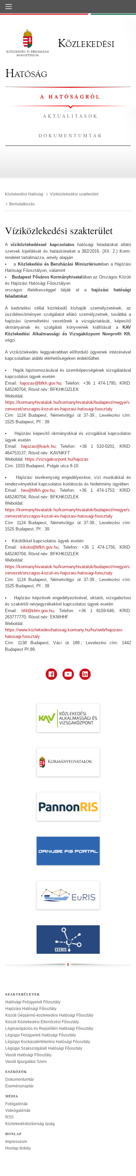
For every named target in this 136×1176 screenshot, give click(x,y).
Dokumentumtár (71, 135)
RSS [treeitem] (9, 1117)
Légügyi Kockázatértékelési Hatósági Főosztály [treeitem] (47, 1041)
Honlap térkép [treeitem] (18, 1148)
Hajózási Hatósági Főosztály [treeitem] (30, 1008)
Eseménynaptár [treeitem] (19, 1086)
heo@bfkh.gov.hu (37, 490)
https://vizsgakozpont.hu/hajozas (56, 459)
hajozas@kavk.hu (38, 446)
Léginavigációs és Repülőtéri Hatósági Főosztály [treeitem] (49, 1028)
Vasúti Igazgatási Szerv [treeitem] (26, 1061)
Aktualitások (70, 116)
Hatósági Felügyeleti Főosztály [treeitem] (32, 1002)
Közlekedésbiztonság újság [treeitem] (30, 1123)
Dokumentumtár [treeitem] (19, 1079)
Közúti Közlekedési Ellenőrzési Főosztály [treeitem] (42, 1022)
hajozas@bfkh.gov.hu (40, 383)
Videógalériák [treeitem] (17, 1110)
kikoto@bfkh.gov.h (38, 547)
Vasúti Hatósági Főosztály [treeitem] (28, 1055)
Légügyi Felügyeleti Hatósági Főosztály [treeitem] (40, 1035)
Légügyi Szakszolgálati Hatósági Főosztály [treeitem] (43, 1048)
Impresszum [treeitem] (16, 1141)
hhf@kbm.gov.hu (37, 610)
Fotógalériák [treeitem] (16, 1104)
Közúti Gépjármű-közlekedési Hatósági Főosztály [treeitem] (49, 1015)
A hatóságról (70, 96)
